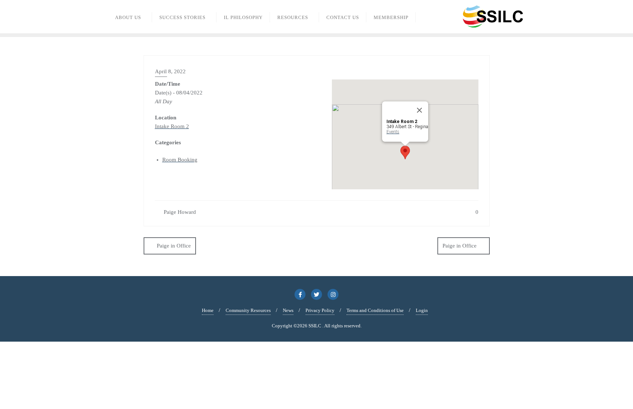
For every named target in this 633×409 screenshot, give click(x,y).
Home (208, 310)
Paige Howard (179, 212)
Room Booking (179, 160)
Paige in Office (174, 246)
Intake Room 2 (172, 126)
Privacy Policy (320, 310)
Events (392, 131)
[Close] (419, 110)
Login (422, 310)
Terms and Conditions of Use (375, 310)
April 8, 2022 (170, 71)
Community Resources (248, 310)
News (288, 310)
